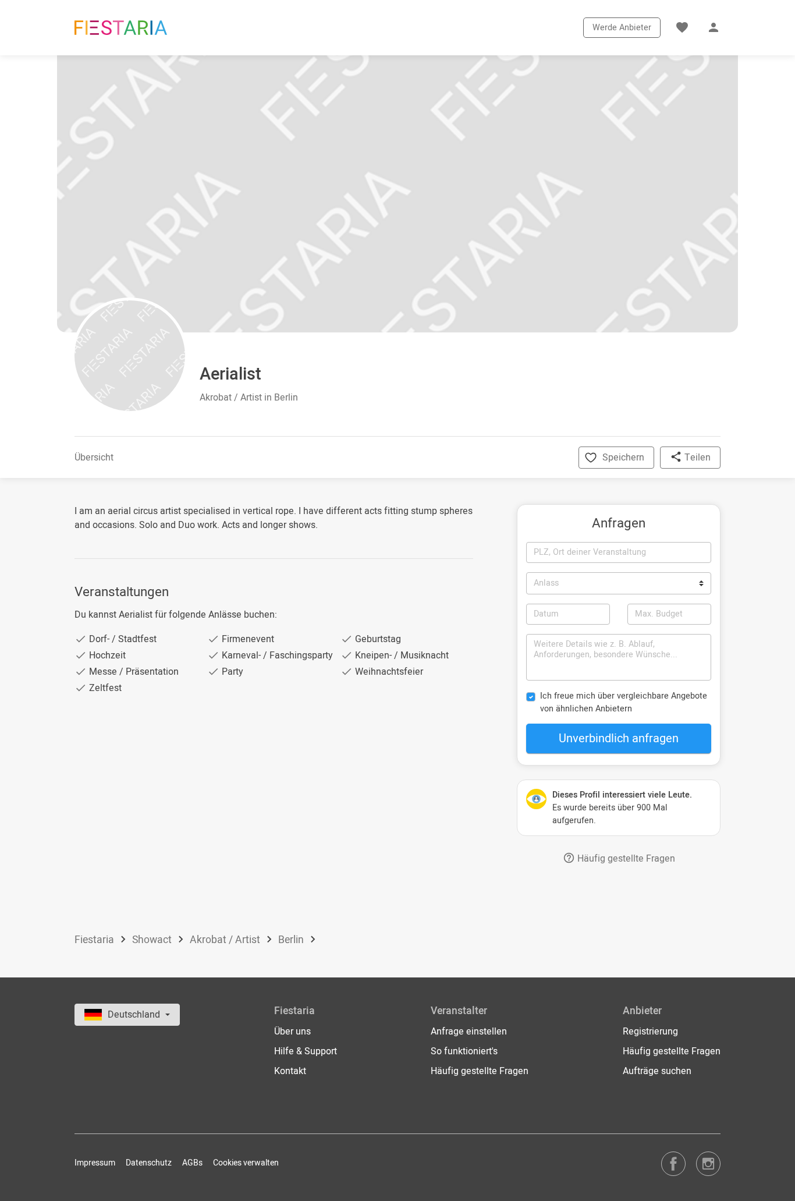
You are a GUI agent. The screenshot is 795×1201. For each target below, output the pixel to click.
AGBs (192, 1163)
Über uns (292, 1032)
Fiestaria (95, 940)
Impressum (94, 1163)
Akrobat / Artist (226, 940)
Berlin (292, 940)
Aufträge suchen (657, 1071)
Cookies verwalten (246, 1163)
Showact (153, 940)
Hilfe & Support (305, 1051)
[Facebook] (673, 1163)
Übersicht (93, 458)
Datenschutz (149, 1163)
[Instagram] (708, 1163)
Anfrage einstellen (469, 1032)
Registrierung (650, 1032)
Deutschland (135, 1015)
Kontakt (290, 1071)
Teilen (696, 458)
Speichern (623, 458)
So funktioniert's (464, 1051)
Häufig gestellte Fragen (625, 859)
